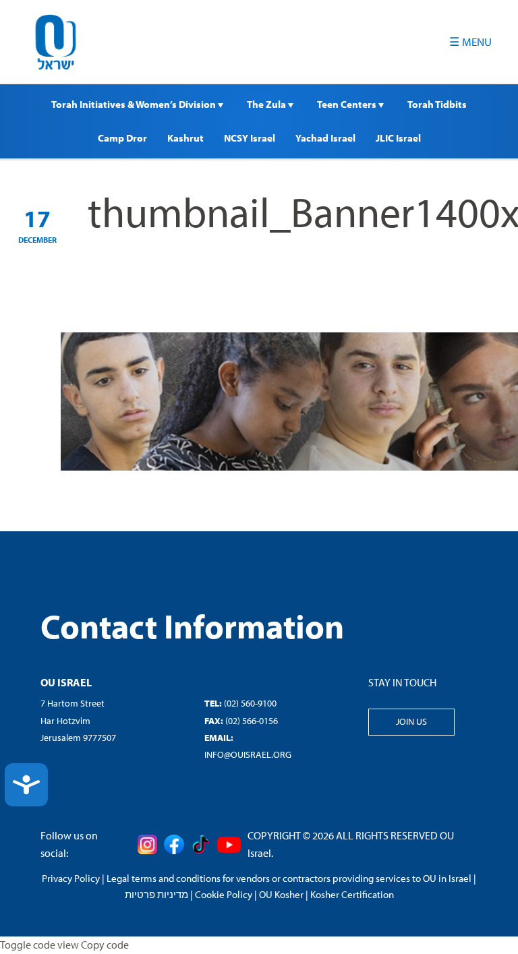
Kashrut (185, 137)
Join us (411, 721)
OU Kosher (281, 894)
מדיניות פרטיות (156, 894)
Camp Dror (122, 137)
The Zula (267, 104)
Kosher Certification (352, 894)
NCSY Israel (249, 137)
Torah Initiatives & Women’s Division (134, 104)
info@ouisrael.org (247, 754)
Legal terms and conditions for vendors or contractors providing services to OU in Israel (289, 878)
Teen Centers (347, 104)
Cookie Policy (223, 894)
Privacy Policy (71, 878)
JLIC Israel (398, 137)
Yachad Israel (325, 137)
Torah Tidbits (437, 104)
